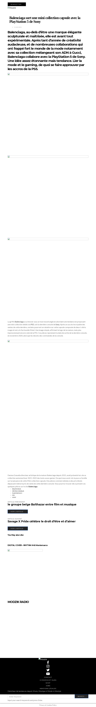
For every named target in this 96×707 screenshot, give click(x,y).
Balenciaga (32, 486)
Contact (48, 677)
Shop (48, 683)
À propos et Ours (48, 680)
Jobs (48, 686)
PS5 (13, 495)
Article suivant (15, 519)
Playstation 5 (17, 493)
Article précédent (16, 502)
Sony (14, 497)
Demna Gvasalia (18, 491)
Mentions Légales (48, 688)
